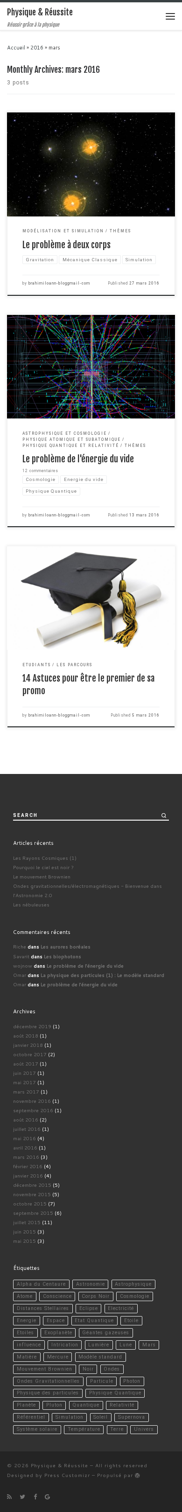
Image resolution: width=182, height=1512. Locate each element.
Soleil (100, 1417)
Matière (27, 1357)
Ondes (112, 1369)
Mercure (58, 1357)
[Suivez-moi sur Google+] (47, 1496)
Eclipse (88, 1308)
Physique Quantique (115, 1393)
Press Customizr (67, 1474)
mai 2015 (24, 1240)
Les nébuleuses (31, 904)
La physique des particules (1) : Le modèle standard (102, 974)
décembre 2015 (32, 1184)
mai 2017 (24, 1082)
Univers (144, 1429)
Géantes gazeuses (105, 1333)
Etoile (131, 1320)
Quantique (85, 1405)
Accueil (16, 47)
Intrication (64, 1345)
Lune (125, 1345)
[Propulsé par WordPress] (137, 1475)
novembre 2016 (32, 1100)
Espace (56, 1320)
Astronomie (90, 1284)
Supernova (131, 1417)
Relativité (122, 1405)
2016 (36, 47)
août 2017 (25, 1063)
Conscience (57, 1296)
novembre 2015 (32, 1194)
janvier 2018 (28, 1044)
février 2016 (27, 1166)
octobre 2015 (30, 1203)
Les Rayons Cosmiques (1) (45, 857)
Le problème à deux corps (66, 245)
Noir (88, 1369)
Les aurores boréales (66, 946)
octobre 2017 (30, 1054)
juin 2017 (24, 1072)
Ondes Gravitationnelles (48, 1381)
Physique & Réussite (59, 1465)
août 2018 (25, 1035)
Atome (25, 1296)
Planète (26, 1405)
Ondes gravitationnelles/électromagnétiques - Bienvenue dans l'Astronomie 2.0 (87, 890)
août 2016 (25, 1119)
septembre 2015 (33, 1212)
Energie (26, 1320)
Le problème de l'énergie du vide (78, 459)
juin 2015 (24, 1231)
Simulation (70, 1417)
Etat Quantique (94, 1320)
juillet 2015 (27, 1222)
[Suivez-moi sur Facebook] (35, 1496)
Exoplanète (58, 1333)
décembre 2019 (32, 1026)
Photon (131, 1381)
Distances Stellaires (43, 1308)
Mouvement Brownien (44, 1369)
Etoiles (25, 1333)
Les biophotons (62, 956)
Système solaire (37, 1429)
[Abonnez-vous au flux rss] (9, 1496)
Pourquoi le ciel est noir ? (43, 867)
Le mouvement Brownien (41, 876)
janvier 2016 (28, 1175)
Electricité (121, 1308)
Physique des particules (48, 1393)
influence (29, 1345)
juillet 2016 (27, 1128)
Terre (117, 1429)
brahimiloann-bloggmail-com (59, 283)
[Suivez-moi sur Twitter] (22, 1496)
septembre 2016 (33, 1110)
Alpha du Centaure (41, 1284)
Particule (101, 1381)
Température (84, 1429)
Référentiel (31, 1417)
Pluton (54, 1405)
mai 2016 (24, 1138)
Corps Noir (96, 1296)
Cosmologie (134, 1296)
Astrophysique (133, 1284)
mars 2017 (26, 1091)
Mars (149, 1345)
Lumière (98, 1345)
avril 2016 (25, 1147)
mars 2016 (26, 1156)
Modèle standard (100, 1357)
